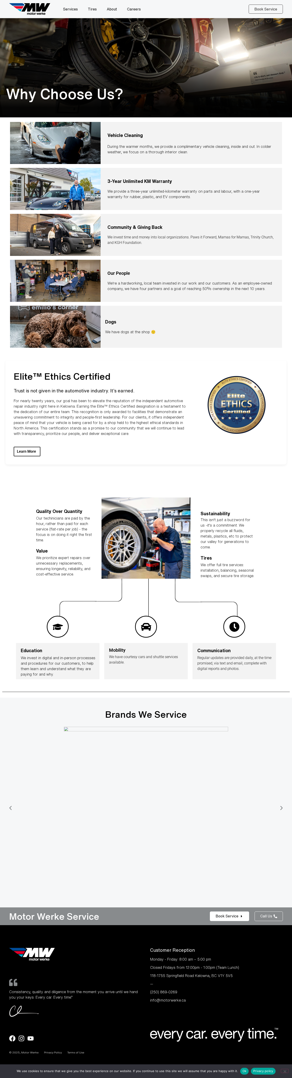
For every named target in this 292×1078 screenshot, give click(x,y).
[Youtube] (30, 1038)
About (112, 9)
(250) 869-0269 (163, 992)
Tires (92, 9)
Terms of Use (75, 1052)
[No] (285, 1071)
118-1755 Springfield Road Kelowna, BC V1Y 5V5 (191, 975)
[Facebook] (12, 1038)
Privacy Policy (53, 1052)
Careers (134, 9)
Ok (244, 1071)
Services (70, 9)
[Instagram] (21, 1038)
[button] (10, 808)
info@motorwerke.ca (168, 1000)
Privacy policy (263, 1071)
